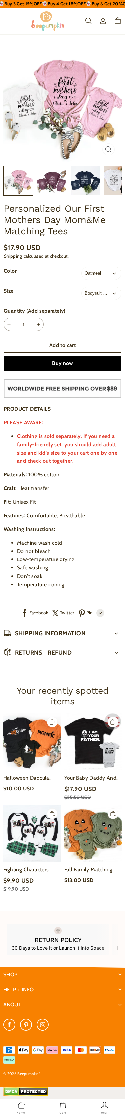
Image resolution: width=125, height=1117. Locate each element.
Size (9, 291)
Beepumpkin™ (29, 1073)
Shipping (13, 256)
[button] (7, 21)
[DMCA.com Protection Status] (25, 1094)
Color (10, 271)
